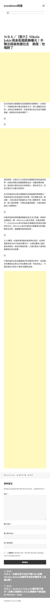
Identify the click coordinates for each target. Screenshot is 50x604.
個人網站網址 (8, 543)
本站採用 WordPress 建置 (12, 601)
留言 (6, 494)
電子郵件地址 (9, 533)
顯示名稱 (7, 524)
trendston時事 (13, 5)
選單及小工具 (43, 5)
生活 (31, 475)
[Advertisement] (25, 77)
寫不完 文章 (22, 475)
